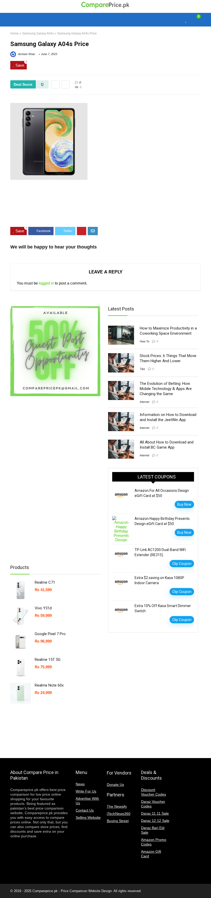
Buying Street (118, 821)
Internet (144, 401)
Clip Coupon (181, 564)
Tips (142, 368)
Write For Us (86, 791)
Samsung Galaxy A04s (38, 33)
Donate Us (115, 785)
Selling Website (88, 817)
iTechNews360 (118, 814)
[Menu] (16, 19)
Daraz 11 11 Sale (155, 813)
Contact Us (85, 810)
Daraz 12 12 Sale (155, 821)
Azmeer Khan (26, 54)
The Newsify (117, 806)
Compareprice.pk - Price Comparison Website (66, 891)
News (80, 784)
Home (14, 33)
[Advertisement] (105, 207)
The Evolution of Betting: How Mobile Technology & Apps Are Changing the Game (166, 388)
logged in (46, 283)
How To (144, 341)
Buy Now (184, 504)
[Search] (177, 19)
